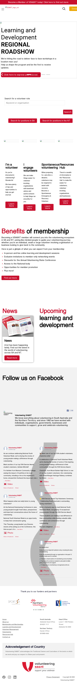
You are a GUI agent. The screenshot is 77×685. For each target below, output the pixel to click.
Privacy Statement (53, 677)
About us (5, 622)
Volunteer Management (10, 629)
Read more (12, 358)
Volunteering (6, 632)
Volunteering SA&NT (15, 448)
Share (17, 488)
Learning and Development (11, 627)
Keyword (35, 98)
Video (10, 484)
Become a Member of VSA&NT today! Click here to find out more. (38, 2)
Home (4, 619)
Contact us (6, 637)
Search (67, 112)
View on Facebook (8, 488)
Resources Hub (7, 634)
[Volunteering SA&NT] (8, 413)
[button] (3, 9)
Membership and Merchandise (12, 624)
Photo (10, 533)
